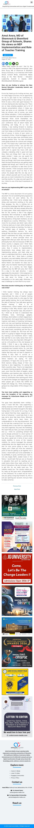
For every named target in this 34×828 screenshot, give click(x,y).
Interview (8, 55)
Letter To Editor (15, 773)
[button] (31, 2)
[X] (13, 63)
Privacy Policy (15, 777)
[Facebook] (3, 63)
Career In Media (15, 771)
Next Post (17, 489)
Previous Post (17, 486)
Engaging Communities (17, 775)
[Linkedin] (6, 63)
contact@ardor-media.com (17, 792)
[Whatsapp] (10, 63)
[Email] (17, 63)
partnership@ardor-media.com (17, 797)
